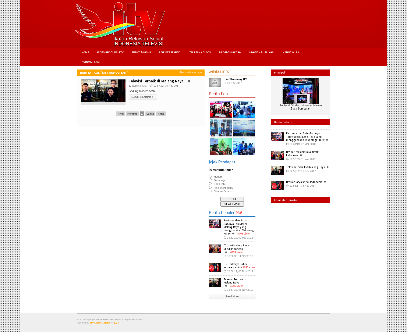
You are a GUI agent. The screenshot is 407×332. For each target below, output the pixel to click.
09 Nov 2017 (233, 83)
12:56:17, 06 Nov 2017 (238, 271)
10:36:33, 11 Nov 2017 (238, 256)
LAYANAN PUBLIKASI (262, 52)
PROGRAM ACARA (230, 52)
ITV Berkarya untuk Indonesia (235, 265)
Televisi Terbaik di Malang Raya (235, 281)
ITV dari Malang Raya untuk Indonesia (236, 247)
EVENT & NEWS (141, 52)
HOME (85, 52)
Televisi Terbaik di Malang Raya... (157, 80)
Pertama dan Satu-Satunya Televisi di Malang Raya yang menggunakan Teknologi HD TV (239, 226)
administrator (138, 85)
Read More (232, 296)
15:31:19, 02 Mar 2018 (238, 237)
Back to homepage (191, 72)
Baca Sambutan (300, 108)
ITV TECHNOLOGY (199, 52)
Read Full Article (142, 97)
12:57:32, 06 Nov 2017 (165, 85)
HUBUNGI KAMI (90, 62)
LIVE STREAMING (169, 52)
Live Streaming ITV (235, 79)
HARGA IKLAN (291, 52)
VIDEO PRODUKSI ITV (110, 52)
